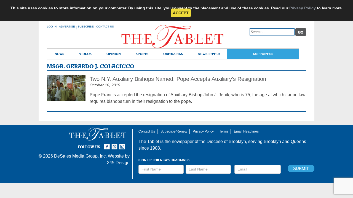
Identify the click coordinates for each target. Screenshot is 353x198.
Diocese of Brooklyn (226, 141)
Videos (85, 54)
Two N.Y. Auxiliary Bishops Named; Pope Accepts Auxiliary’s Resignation (178, 79)
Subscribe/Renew (174, 131)
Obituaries (173, 54)
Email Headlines (246, 131)
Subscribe (85, 26)
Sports (142, 54)
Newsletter (209, 54)
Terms (223, 131)
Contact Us (105, 26)
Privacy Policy (302, 8)
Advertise (67, 26)
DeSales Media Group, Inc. (80, 156)
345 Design (118, 162)
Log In (52, 26)
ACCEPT (181, 13)
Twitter (115, 144)
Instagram (123, 144)
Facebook (107, 144)
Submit (301, 168)
